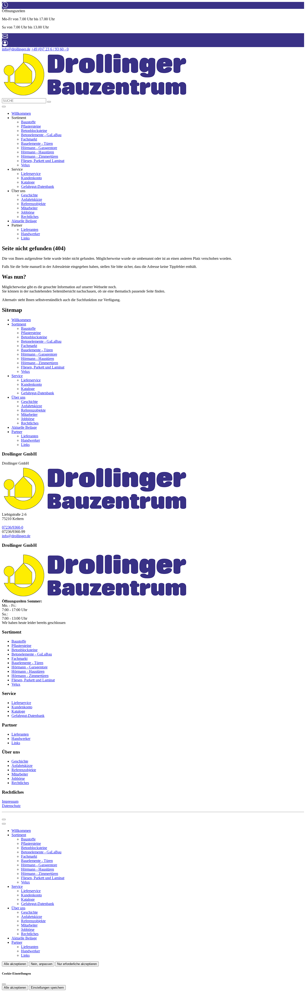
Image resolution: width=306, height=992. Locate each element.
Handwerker (30, 234)
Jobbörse (27, 212)
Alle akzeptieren (15, 964)
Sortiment (18, 324)
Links (25, 238)
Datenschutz (11, 806)
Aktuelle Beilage (24, 221)
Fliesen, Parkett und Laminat (42, 161)
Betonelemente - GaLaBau (41, 135)
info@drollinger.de (16, 49)
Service (17, 376)
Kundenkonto (31, 178)
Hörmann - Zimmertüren (39, 156)
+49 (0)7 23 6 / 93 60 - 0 (50, 49)
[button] (4, 106)
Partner (16, 432)
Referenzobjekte (33, 204)
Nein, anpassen (41, 964)
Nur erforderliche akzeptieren (77, 964)
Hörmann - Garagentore (39, 148)
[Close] (4, 823)
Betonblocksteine (34, 131)
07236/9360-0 (12, 527)
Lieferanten (29, 230)
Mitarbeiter (29, 208)
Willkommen (21, 113)
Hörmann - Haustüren (37, 152)
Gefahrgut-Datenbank (37, 186)
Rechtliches (29, 217)
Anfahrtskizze (31, 199)
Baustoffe (28, 122)
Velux (25, 165)
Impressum (10, 801)
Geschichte (29, 195)
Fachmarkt (29, 139)
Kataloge (28, 182)
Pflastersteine (31, 126)
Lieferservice (31, 174)
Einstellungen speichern (47, 987)
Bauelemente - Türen (37, 143)
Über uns (18, 397)
